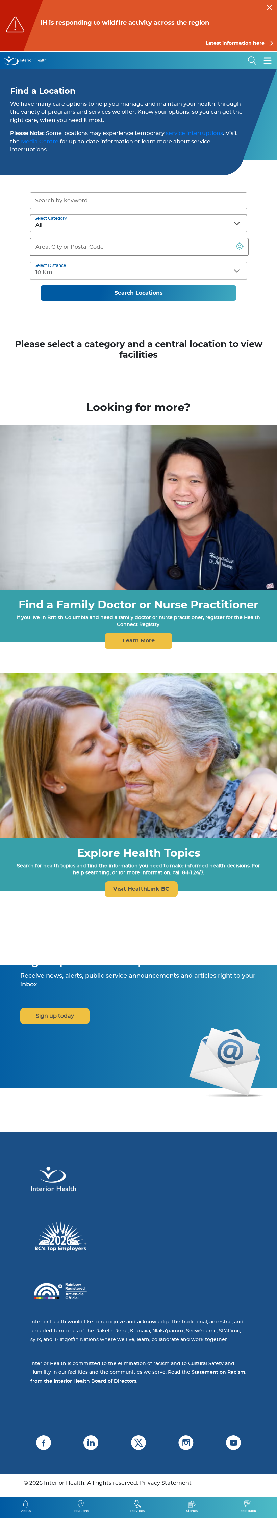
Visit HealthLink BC (141, 889)
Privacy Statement (166, 1483)
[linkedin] (90, 1442)
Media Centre (40, 141)
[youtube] (233, 1442)
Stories (192, 1511)
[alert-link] (138, 25)
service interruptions (194, 133)
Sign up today (55, 1016)
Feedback (247, 1511)
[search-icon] (252, 60)
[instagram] (186, 1442)
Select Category (51, 218)
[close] (269, 6)
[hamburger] (267, 60)
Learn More (139, 640)
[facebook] (43, 1442)
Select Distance (50, 265)
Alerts (26, 1511)
